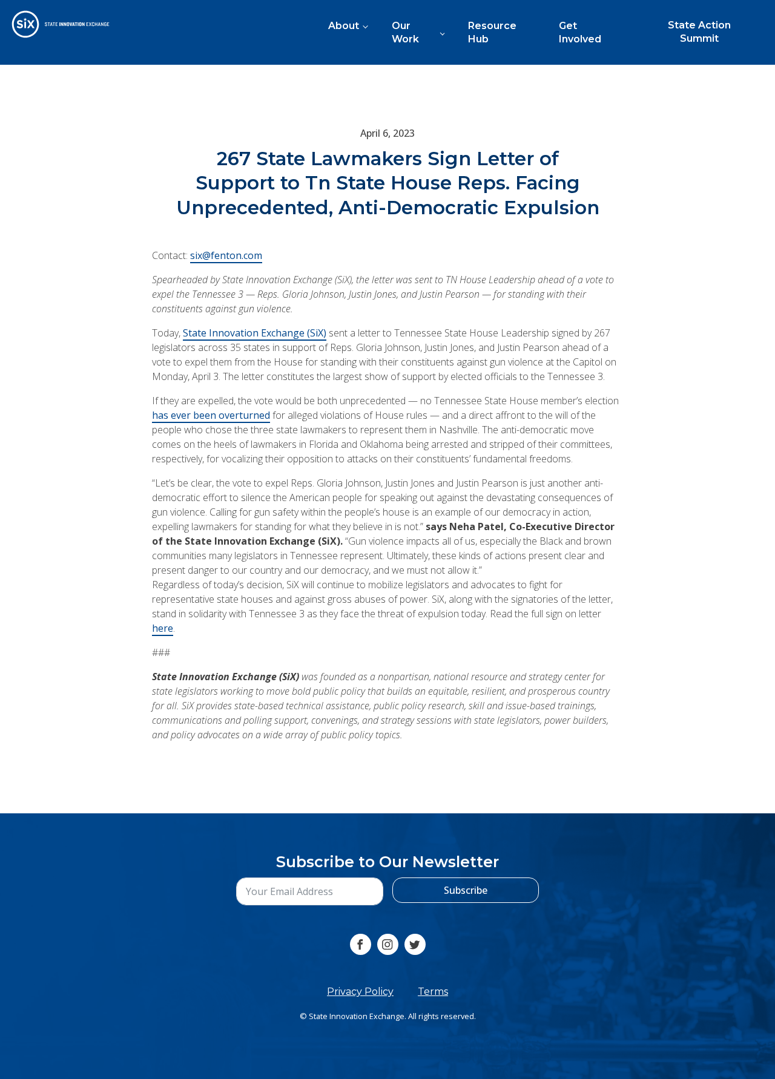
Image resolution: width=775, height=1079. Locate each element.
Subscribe (465, 890)
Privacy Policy (360, 991)
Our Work (405, 32)
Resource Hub (492, 32)
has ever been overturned (211, 414)
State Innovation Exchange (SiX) (254, 332)
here (162, 627)
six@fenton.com (226, 254)
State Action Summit (699, 31)
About (343, 25)
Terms (433, 991)
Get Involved (580, 32)
